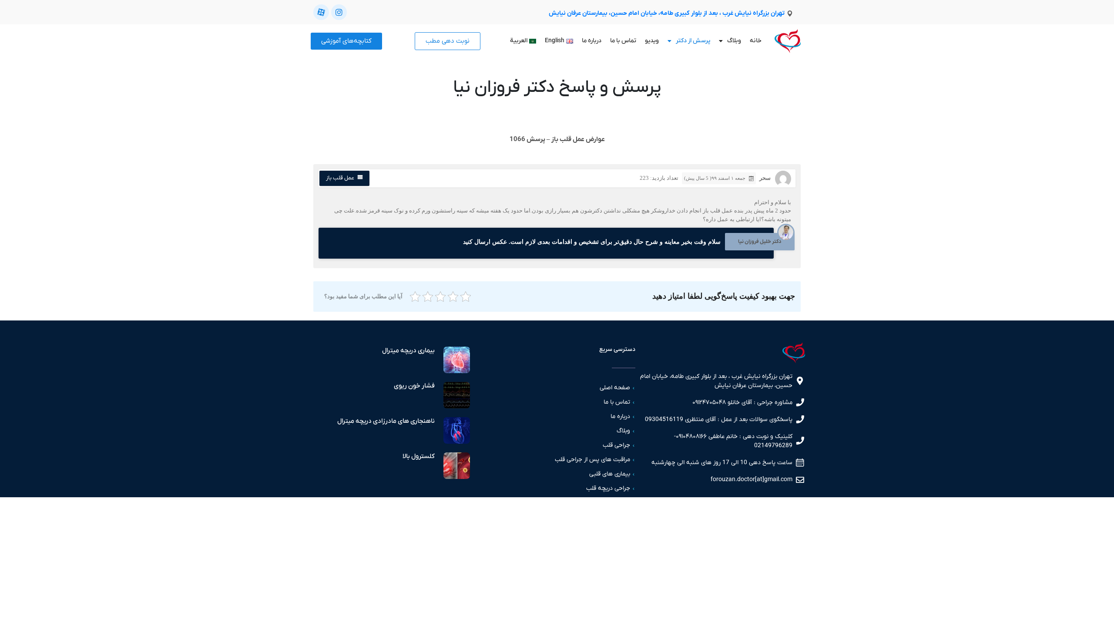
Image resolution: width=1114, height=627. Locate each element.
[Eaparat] (321, 12)
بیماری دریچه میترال (408, 350)
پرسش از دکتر (693, 41)
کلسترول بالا (419, 456)
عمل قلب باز (340, 178)
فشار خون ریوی (414, 385)
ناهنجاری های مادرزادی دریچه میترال (386, 421)
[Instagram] (339, 12)
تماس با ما (623, 41)
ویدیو (652, 41)
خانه (756, 41)
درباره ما (591, 41)
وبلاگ (734, 41)
